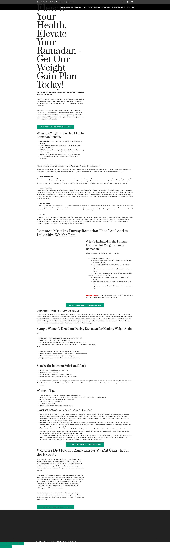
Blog (128, 7)
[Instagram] (128, 2)
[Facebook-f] (123, 2)
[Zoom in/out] (3, 543)
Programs (77, 7)
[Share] (15, 543)
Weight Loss (105, 7)
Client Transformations (91, 7)
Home (63, 7)
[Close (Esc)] (21, 543)
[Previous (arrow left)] (3, 546)
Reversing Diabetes (118, 7)
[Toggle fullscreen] (9, 543)
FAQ (133, 7)
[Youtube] (132, 2)
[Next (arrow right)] (9, 546)
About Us (69, 7)
